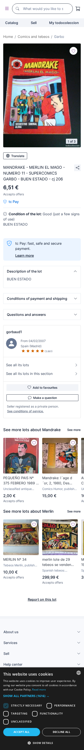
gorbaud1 (14, 332)
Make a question (45, 398)
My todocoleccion (64, 23)
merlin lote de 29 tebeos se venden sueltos (56, 562)
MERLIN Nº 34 (14, 559)
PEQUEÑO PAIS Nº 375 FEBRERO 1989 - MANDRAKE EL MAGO (20, 481)
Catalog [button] (11, 23)
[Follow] (73, 51)
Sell (34, 23)
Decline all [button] (61, 732)
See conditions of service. (25, 411)
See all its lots (17, 365)
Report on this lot (42, 599)
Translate (17, 156)
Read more (39, 689)
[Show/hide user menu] (6, 8)
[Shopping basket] (78, 8)
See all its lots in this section (29, 373)
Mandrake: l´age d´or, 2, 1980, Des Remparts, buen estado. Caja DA (57, 481)
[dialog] (42, 708)
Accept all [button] (22, 732)
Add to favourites (45, 387)
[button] (42, 271)
